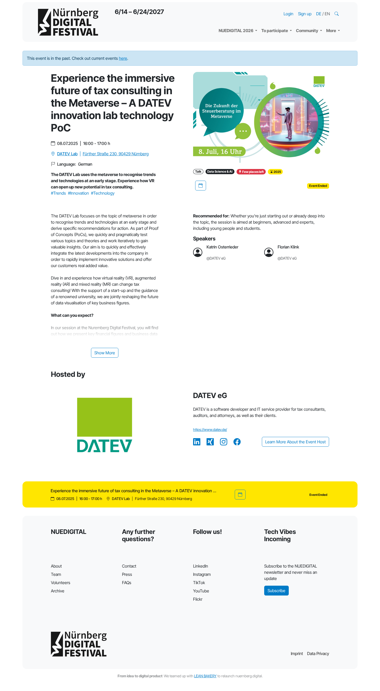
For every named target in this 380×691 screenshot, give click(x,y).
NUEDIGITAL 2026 (236, 30)
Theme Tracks (236, 7)
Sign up (304, 13)
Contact (129, 566)
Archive (57, 590)
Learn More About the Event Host (295, 441)
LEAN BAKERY (205, 676)
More (331, 30)
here (123, 58)
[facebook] (237, 441)
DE (319, 13)
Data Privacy (318, 653)
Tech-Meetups (314, 7)
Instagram (202, 574)
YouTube (201, 590)
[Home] (68, 22)
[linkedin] (196, 441)
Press (127, 574)
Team (56, 574)
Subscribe (276, 590)
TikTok (199, 582)
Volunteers (60, 582)
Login (288, 13)
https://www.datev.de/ (210, 429)
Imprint (297, 653)
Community (307, 30)
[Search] (337, 13)
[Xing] (210, 441)
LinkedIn (200, 566)
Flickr (197, 599)
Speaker (231, 18)
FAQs (126, 582)
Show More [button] (104, 352)
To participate (275, 30)
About (56, 566)
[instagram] (223, 441)
